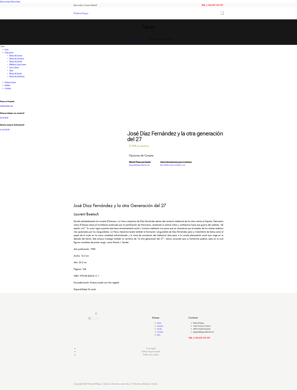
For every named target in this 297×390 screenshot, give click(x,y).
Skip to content (5, 1)
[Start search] (222, 13)
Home (125, 39)
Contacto (160, 332)
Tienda (131, 39)
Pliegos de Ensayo (140, 39)
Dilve (158, 335)
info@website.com (6, 106)
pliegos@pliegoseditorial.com (139, 165)
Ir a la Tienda (5, 129)
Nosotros (160, 326)
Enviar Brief (4, 117)
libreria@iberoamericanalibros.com (172, 165)
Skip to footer (15, 1)
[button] (84, 194)
